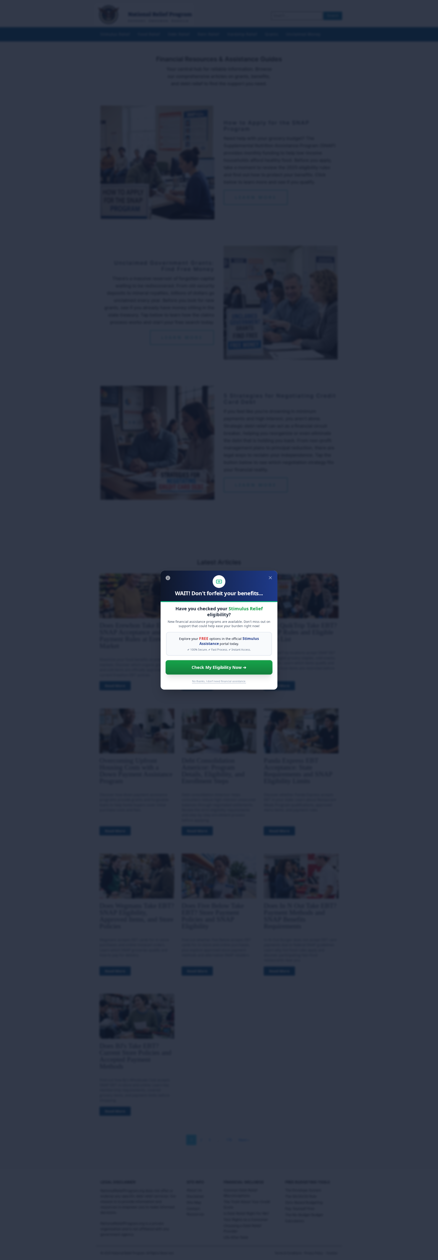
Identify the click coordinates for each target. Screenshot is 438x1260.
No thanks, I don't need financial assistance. (219, 681)
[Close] (270, 577)
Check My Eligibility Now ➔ (219, 667)
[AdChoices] (168, 578)
